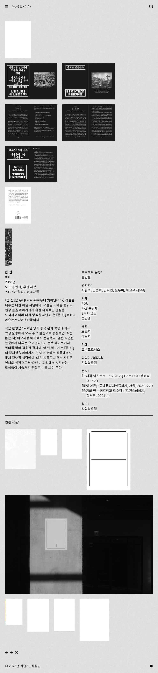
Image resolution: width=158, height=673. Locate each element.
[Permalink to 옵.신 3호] (38, 615)
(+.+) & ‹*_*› (21, 7)
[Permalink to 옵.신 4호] (13, 612)
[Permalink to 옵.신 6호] (108, 459)
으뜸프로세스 (90, 350)
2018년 (10, 282)
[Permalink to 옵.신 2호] (64, 615)
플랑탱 (86, 318)
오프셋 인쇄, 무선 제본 (20, 287)
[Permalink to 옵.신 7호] (72, 444)
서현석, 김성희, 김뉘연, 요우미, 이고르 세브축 (113, 290)
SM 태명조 (88, 313)
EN (151, 7)
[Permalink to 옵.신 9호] (49, 442)
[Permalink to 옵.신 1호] (94, 620)
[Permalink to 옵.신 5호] (79, 544)
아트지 (86, 336)
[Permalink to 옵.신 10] (20, 449)
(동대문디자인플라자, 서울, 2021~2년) (118, 386)
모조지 (86, 331)
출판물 (86, 277)
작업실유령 (89, 363)
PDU (84, 303)
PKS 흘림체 (89, 308)
